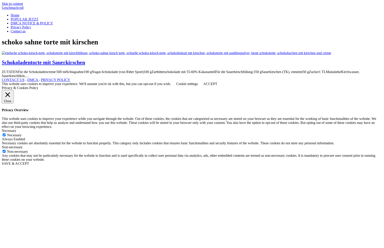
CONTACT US (13, 80)
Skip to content (12, 4)
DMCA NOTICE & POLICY (32, 23)
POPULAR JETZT (24, 19)
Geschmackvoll (13, 8)
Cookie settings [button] (187, 84)
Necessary (14, 135)
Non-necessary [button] (12, 147)
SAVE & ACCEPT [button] (15, 163)
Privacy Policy (21, 27)
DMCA (33, 80)
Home (15, 15)
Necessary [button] (9, 131)
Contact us (18, 31)
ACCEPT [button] (210, 84)
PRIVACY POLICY (55, 80)
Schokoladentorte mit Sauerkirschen (43, 62)
